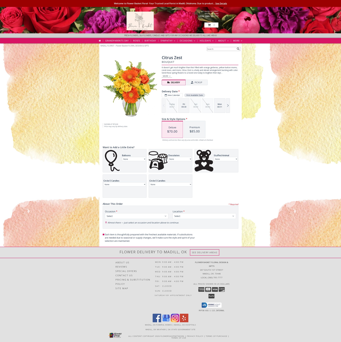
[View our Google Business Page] (166, 321)
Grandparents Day (117, 40)
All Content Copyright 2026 (144, 336)
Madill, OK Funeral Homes (158, 325)
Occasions (186, 40)
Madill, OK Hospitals (185, 325)
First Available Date (194, 95)
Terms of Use (178, 338)
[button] (211, 25)
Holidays (205, 40)
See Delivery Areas (204, 252)
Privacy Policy (195, 336)
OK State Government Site (181, 329)
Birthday (150, 40)
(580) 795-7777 (211, 16)
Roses (136, 40)
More (236, 40)
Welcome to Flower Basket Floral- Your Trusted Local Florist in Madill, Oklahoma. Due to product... (170, 3)
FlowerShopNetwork (172, 336)
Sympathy (167, 40)
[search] (238, 48)
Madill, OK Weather (156, 329)
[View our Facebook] (157, 321)
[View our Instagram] (175, 321)
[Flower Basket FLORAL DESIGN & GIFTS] (140, 29)
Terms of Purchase (216, 336)
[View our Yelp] (184, 321)
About (222, 40)
